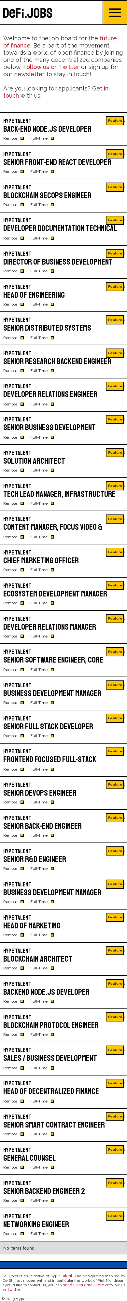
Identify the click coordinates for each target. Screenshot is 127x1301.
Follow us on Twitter (51, 66)
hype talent (61, 1276)
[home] (51, 13)
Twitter (13, 1289)
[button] (115, 13)
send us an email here (83, 1285)
